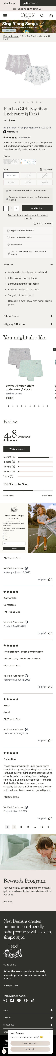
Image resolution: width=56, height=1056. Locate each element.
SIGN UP (14, 548)
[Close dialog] (55, 504)
